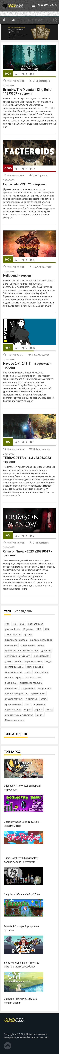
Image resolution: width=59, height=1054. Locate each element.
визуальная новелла (16, 640)
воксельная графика (41, 640)
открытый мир (33, 677)
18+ (7, 624)
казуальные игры (14, 667)
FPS (15, 624)
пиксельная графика (31, 683)
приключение (38, 693)
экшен (40, 715)
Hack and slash (35, 624)
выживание (11, 645)
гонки (41, 645)
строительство (13, 709)
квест (28, 672)
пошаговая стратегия (16, 693)
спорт (43, 699)
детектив (46, 650)
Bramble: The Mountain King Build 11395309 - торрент (27, 91)
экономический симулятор (19, 715)
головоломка (28, 645)
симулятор (31, 699)
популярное (44, 688)
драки (8, 661)
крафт (19, 677)
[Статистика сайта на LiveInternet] (11, 1029)
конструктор (41, 672)
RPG (39, 629)
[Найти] (55, 19)
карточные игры (13, 672)
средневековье (13, 704)
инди (48, 661)
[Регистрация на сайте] (13, 20)
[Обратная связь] (23, 20)
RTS (47, 629)
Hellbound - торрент (18, 275)
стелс (28, 704)
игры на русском (33, 661)
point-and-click (12, 629)
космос (9, 677)
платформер (11, 688)
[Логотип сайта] (12, 5)
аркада (28, 634)
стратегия (39, 704)
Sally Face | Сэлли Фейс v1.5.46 (22, 894)
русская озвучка (13, 699)
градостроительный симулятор (21, 650)
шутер (49, 709)
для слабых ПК (41, 656)
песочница (11, 683)
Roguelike (28, 629)
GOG (22, 624)
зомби (18, 661)
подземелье (28, 688)
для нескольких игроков (17, 656)
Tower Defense (12, 634)
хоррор (38, 709)
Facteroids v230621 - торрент (25, 184)
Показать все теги (14, 720)
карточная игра (35, 667)
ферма (27, 709)
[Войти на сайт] (4, 20)
